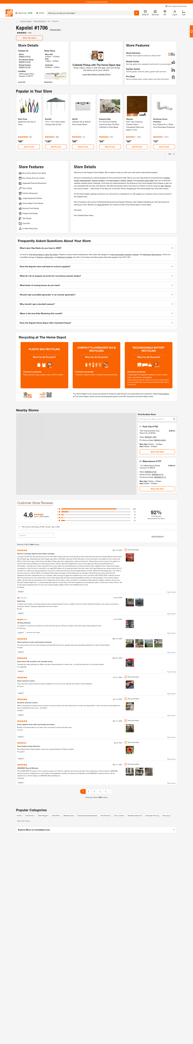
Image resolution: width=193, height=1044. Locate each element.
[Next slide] (174, 154)
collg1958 (22, 667)
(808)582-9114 (160, 477)
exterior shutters (98, 180)
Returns (168, 186)
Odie (21, 648)
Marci (21, 710)
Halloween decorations (152, 254)
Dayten (21, 587)
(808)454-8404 (160, 440)
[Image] (130, 557)
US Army (22, 628)
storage (135, 254)
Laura (21, 686)
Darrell (21, 778)
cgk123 (22, 752)
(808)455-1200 (150, 437)
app (162, 186)
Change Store (55, 30)
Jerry (21, 730)
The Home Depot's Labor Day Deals (43, 254)
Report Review (171, 592)
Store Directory (40, 21)
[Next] (111, 791)
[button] (96, 248)
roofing (129, 180)
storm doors (114, 180)
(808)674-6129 (24, 62)
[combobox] (90, 13)
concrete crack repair (145, 180)
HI (49, 21)
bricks (123, 180)
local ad (100, 204)
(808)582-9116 (157, 474)
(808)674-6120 (24, 56)
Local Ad (21, 82)
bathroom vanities (65, 257)
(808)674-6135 (24, 67)
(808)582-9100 (150, 472)
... (17, 21)
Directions (48, 82)
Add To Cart (29, 147)
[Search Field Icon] (136, 13)
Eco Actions (164, 394)
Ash (20, 609)
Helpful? (21, 591)
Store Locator (26, 21)
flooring (40, 257)
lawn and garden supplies (121, 254)
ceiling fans (48, 257)
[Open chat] (191, 31)
